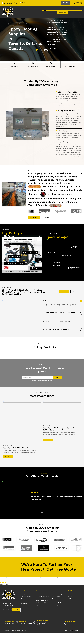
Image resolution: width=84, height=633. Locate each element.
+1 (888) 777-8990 (9, 623)
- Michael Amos (36, 499)
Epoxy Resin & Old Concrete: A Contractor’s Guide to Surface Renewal (60, 429)
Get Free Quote (61, 569)
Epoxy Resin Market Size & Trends (16, 448)
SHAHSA (28, 630)
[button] (37, 512)
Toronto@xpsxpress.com (25, 623)
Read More (7, 456)
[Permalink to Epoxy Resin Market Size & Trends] (22, 421)
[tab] (62, 301)
